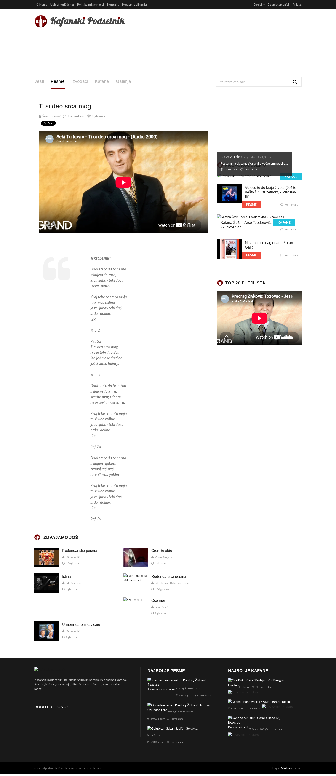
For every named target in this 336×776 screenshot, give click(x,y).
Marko (285, 768)
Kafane (102, 81)
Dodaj (258, 4)
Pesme (58, 81)
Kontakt (113, 4)
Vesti (39, 81)
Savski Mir (246, 157)
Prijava (297, 4)
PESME (251, 204)
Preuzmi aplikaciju (134, 4)
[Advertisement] (213, 43)
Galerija (123, 81)
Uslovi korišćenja (62, 4)
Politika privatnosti (90, 4)
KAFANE (290, 177)
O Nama (41, 4)
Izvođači (80, 81)
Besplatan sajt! (278, 4)
